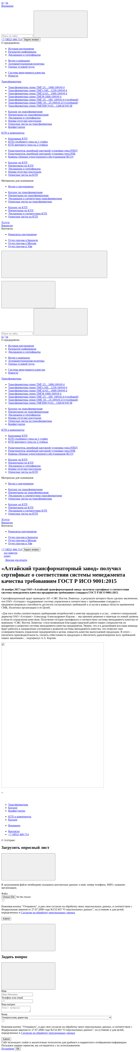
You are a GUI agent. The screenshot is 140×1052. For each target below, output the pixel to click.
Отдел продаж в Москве (22, 243)
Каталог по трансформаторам (25, 111)
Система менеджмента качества (26, 72)
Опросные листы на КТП (23, 174)
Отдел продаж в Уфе (20, 246)
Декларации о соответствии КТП (27, 213)
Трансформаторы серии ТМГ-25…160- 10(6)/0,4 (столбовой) (43, 99)
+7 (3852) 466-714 (11, 39)
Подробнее (7, 1048)
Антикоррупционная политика (26, 63)
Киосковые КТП (17, 138)
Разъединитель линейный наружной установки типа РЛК (41, 153)
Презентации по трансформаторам (28, 114)
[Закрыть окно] (28, 866)
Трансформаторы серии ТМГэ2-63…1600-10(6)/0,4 (37, 93)
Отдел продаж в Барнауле (23, 240)
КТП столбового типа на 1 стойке (28, 141)
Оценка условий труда (21, 66)
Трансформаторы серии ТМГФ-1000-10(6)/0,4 (34, 96)
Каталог (13, 807)
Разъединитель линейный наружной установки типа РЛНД (43, 150)
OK (17, 1049)
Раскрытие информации (22, 51)
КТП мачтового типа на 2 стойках (28, 144)
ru (2, 2)
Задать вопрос (31, 39)
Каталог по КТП (17, 162)
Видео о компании (19, 60)
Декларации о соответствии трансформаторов (35, 198)
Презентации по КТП (20, 165)
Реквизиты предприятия (22, 234)
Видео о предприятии (21, 186)
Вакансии (7, 225)
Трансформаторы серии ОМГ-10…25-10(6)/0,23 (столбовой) (43, 102)
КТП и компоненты (12, 132)
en (7, 2)
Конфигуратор (16, 127)
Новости (13, 75)
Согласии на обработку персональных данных (48, 912)
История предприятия (21, 48)
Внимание (7, 5)
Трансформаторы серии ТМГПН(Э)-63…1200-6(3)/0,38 (40, 105)
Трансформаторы (11, 81)
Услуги (5, 222)
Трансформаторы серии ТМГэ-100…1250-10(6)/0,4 (37, 90)
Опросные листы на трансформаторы (30, 123)
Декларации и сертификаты (24, 54)
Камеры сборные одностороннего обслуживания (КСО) (40, 156)
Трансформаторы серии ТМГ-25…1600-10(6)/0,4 (36, 87)
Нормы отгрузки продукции (24, 120)
